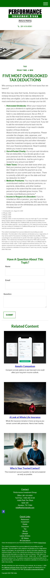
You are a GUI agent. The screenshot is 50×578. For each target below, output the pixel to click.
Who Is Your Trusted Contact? (25, 468)
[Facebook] (3, 511)
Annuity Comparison (25, 366)
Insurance (25, 526)
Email (7, 280)
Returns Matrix (25, 21)
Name (7, 266)
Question (7, 294)
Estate (25, 524)
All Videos (25, 538)
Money (25, 531)
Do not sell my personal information (34, 569)
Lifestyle (25, 533)
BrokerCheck (42, 543)
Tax (25, 529)
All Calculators (25, 540)
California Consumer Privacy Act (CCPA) (15, 567)
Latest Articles (25, 536)
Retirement (25, 519)
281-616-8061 (26, 26)
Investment (25, 522)
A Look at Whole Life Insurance (25, 417)
